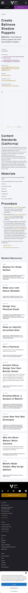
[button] (26, 573)
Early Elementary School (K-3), (10, 67)
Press (2, 558)
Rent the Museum (5, 567)
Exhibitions (3, 540)
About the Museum (5, 556)
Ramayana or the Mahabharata (19, 228)
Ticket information (5, 531)
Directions (3, 517)
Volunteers (3, 562)
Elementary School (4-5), (9, 68)
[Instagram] (13, 491)
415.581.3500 (4, 515)
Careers (3, 560)
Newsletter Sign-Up (14, 495)
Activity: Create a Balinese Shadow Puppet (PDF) (13, 57)
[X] (2, 491)
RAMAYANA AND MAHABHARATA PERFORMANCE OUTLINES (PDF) (11, 61)
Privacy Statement (14, 591)
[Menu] (2, 3)
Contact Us (3, 564)
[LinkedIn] (26, 491)
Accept (14, 584)
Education (3, 542)
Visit (2, 538)
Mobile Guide (4, 549)
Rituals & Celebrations (8, 80)
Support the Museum (5, 544)
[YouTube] (20, 491)
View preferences (14, 588)
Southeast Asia (6, 75)
